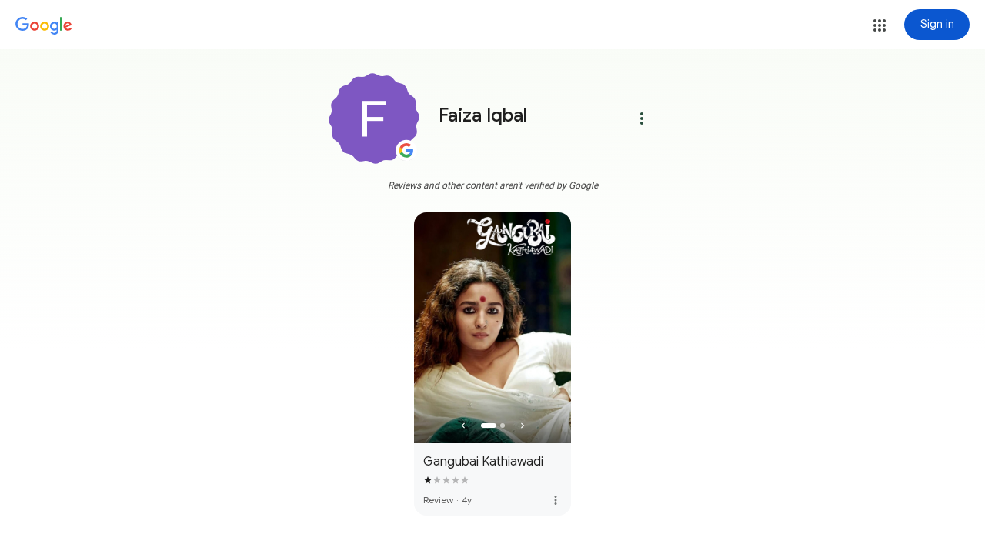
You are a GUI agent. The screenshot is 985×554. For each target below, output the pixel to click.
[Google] (43, 26)
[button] (879, 25)
